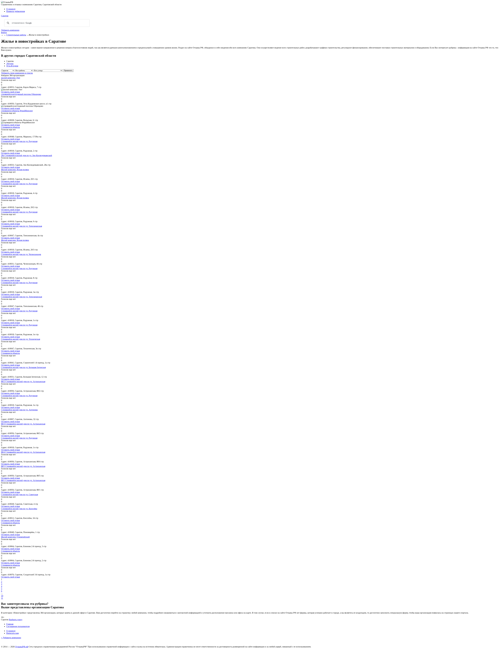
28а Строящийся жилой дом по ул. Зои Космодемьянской (26, 155)
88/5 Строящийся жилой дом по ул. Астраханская (23, 466)
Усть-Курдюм (12, 66)
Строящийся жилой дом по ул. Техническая (20, 339)
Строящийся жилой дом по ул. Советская (19, 494)
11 (2, 598)
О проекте (10, 9)
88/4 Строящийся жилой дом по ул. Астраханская (23, 452)
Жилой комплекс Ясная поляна (15, 169)
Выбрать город (15, 619)
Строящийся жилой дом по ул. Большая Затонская (23, 367)
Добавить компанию (10, 30)
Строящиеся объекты (10, 127)
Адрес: (4, 87)
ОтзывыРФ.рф (21, 647)
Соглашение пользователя (18, 626)
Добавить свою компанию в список (17, 73)
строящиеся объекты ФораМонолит (17, 111)
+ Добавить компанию (11, 638)
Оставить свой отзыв (10, 92)
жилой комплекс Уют (10, 78)
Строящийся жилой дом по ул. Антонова (19, 410)
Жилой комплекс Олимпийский (15, 537)
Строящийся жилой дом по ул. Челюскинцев (21, 254)
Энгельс (10, 63)
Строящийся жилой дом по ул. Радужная (19, 141)
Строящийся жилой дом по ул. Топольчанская (21, 226)
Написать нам (12, 633)
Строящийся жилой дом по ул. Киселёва (19, 509)
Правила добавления (15, 11)
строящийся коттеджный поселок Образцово (21, 94)
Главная (9, 624)
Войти (4, 32)
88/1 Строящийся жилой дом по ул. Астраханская (23, 480)
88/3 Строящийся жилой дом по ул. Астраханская (23, 424)
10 (2, 596)
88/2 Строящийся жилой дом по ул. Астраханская (23, 381)
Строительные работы (16, 35)
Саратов (4, 16)
